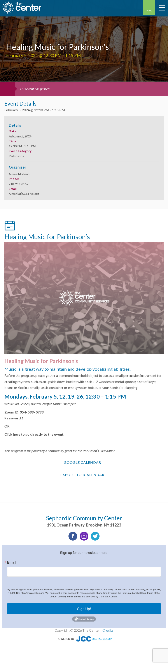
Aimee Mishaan (19, 174)
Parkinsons (16, 156)
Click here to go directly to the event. (34, 434)
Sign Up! (84, 608)
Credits (108, 630)
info (149, 10)
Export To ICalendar (82, 475)
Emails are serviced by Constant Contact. (96, 596)
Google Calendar (82, 462)
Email (11, 562)
